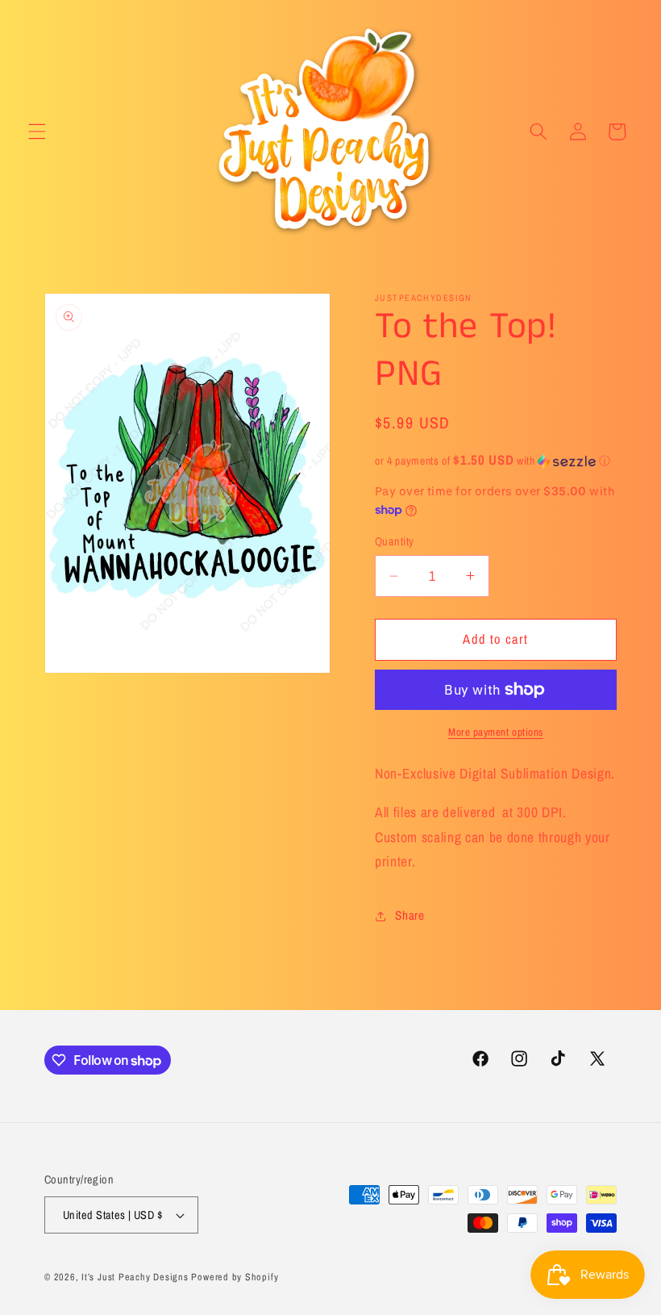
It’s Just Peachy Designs (134, 1277)
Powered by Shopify (234, 1277)
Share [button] (409, 915)
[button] (37, 131)
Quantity (394, 541)
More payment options (495, 731)
